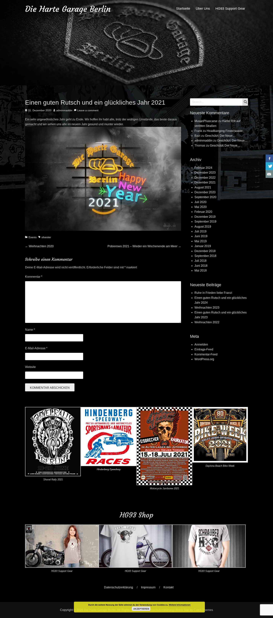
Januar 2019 (202, 246)
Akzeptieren (141, 608)
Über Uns (203, 8)
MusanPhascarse (205, 121)
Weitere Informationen (180, 604)
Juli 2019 (200, 231)
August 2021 (202, 187)
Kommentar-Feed (205, 354)
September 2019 (205, 221)
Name (30, 329)
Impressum (148, 587)
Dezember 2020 (205, 192)
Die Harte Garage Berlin (68, 9)
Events (33, 237)
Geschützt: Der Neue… (220, 135)
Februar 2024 (203, 167)
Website (30, 367)
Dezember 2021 (205, 182)
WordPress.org (204, 359)
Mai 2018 (200, 270)
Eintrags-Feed (203, 349)
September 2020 (205, 197)
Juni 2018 (200, 265)
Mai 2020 (200, 206)
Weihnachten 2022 (206, 322)
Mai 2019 (200, 241)
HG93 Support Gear (230, 8)
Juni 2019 (200, 236)
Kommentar (33, 276)
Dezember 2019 (205, 216)
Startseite (183, 8)
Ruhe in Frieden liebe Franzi (213, 292)
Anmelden (201, 344)
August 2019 (202, 226)
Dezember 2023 (205, 172)
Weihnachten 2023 (206, 307)
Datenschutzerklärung (118, 587)
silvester (46, 237)
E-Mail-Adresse (36, 348)
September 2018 (205, 255)
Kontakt (168, 587)
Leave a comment (87, 110)
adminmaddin (64, 110)
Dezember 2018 (205, 251)
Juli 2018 (200, 260)
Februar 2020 (203, 211)
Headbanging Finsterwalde (225, 130)
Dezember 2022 (205, 177)
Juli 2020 (200, 202)
